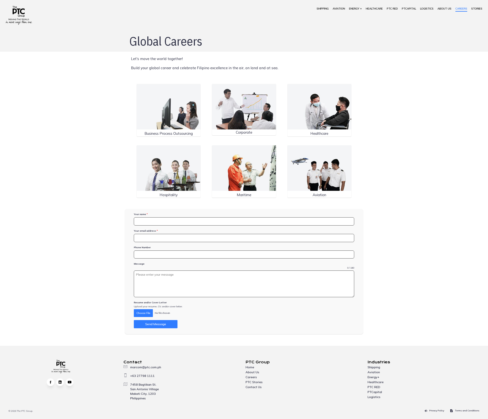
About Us (444, 8)
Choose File (143, 313)
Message (139, 263)
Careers (461, 8)
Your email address (146, 230)
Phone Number (142, 247)
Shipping (323, 8)
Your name (141, 214)
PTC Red (392, 8)
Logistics (426, 8)
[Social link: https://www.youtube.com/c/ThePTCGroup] (70, 382)
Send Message (155, 324)
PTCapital (409, 8)
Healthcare (374, 8)
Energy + (355, 8)
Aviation (339, 8)
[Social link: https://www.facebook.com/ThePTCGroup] (51, 382)
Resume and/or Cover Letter (150, 302)
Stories (476, 8)
